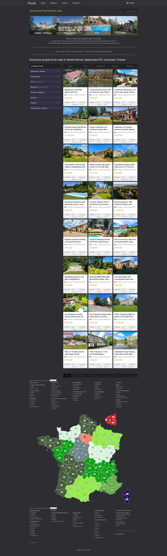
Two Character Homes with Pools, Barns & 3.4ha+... (100, 315)
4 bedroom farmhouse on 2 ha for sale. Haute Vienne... (125, 90)
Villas (97, 33)
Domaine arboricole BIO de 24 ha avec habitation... (75, 128)
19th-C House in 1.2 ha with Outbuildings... (99, 352)
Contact (64, 3)
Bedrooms (115, 66)
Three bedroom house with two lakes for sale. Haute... (100, 90)
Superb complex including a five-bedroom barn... (75, 240)
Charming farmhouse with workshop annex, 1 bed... (75, 203)
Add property (131, 11)
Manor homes (70, 33)
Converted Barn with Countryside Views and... (124, 278)
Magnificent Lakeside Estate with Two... (73, 90)
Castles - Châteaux (43, 33)
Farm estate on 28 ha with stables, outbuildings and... (75, 165)
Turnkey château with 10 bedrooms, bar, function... (100, 203)
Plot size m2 (130, 66)
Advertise (53, 3)
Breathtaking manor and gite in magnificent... (74, 278)
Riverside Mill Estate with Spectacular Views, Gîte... (100, 278)
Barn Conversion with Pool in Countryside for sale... (125, 240)
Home (43, 3)
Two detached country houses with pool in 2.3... (74, 315)
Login (119, 11)
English (131, 3)
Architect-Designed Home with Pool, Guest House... (100, 240)
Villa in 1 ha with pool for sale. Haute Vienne (74, 352)
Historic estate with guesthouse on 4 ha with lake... (100, 165)
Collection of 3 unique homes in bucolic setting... (124, 128)
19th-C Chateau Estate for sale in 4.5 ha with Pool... (124, 315)
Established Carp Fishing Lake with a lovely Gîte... (124, 352)
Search (76, 3)
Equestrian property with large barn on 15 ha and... (124, 165)
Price (85, 66)
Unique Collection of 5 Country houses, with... (99, 128)
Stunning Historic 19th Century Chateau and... (123, 203)
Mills (124, 33)
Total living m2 (100, 66)
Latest (70, 66)
